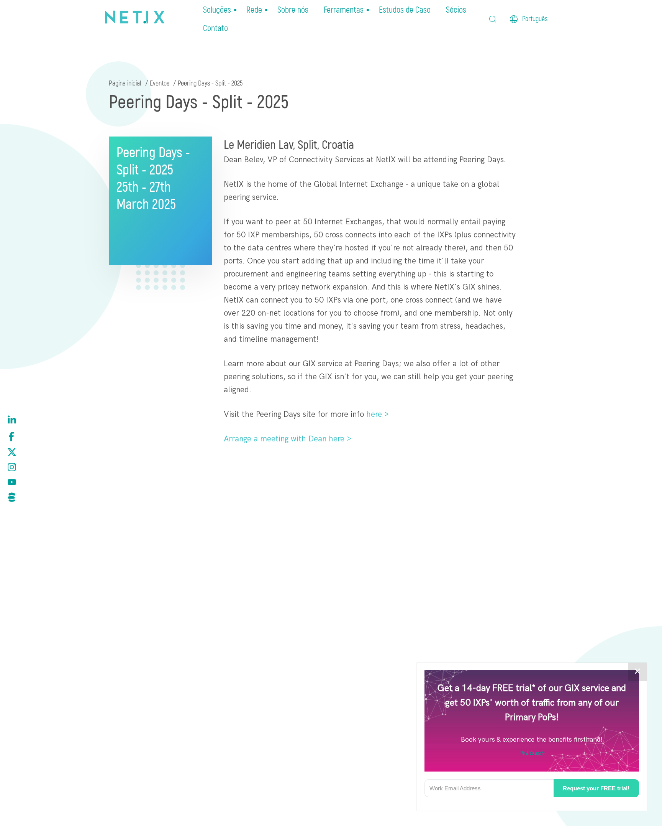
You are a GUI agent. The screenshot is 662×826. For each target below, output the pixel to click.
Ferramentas (344, 10)
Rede (254, 10)
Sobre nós (292, 10)
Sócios (456, 10)
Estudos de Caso (405, 10)
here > (377, 414)
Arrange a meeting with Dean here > (287, 439)
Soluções (217, 10)
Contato (215, 28)
